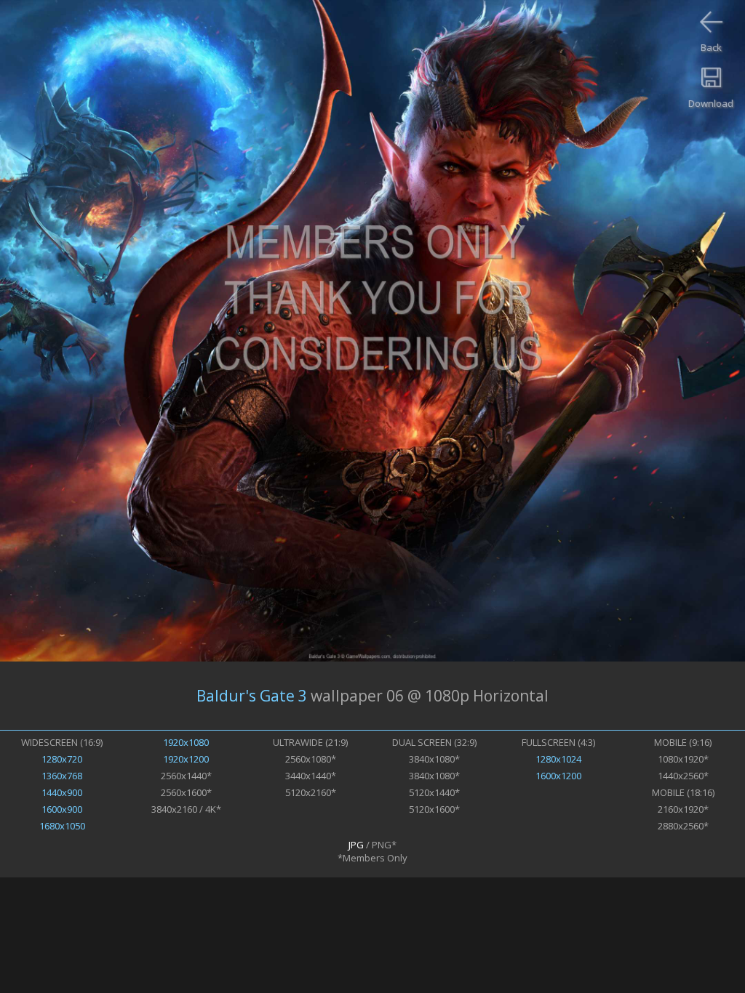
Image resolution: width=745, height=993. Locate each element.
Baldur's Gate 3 (251, 696)
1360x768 (61, 775)
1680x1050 (62, 825)
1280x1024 (558, 758)
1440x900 (61, 792)
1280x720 (61, 758)
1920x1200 (186, 758)
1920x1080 (186, 742)
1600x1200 (558, 775)
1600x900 (61, 809)
